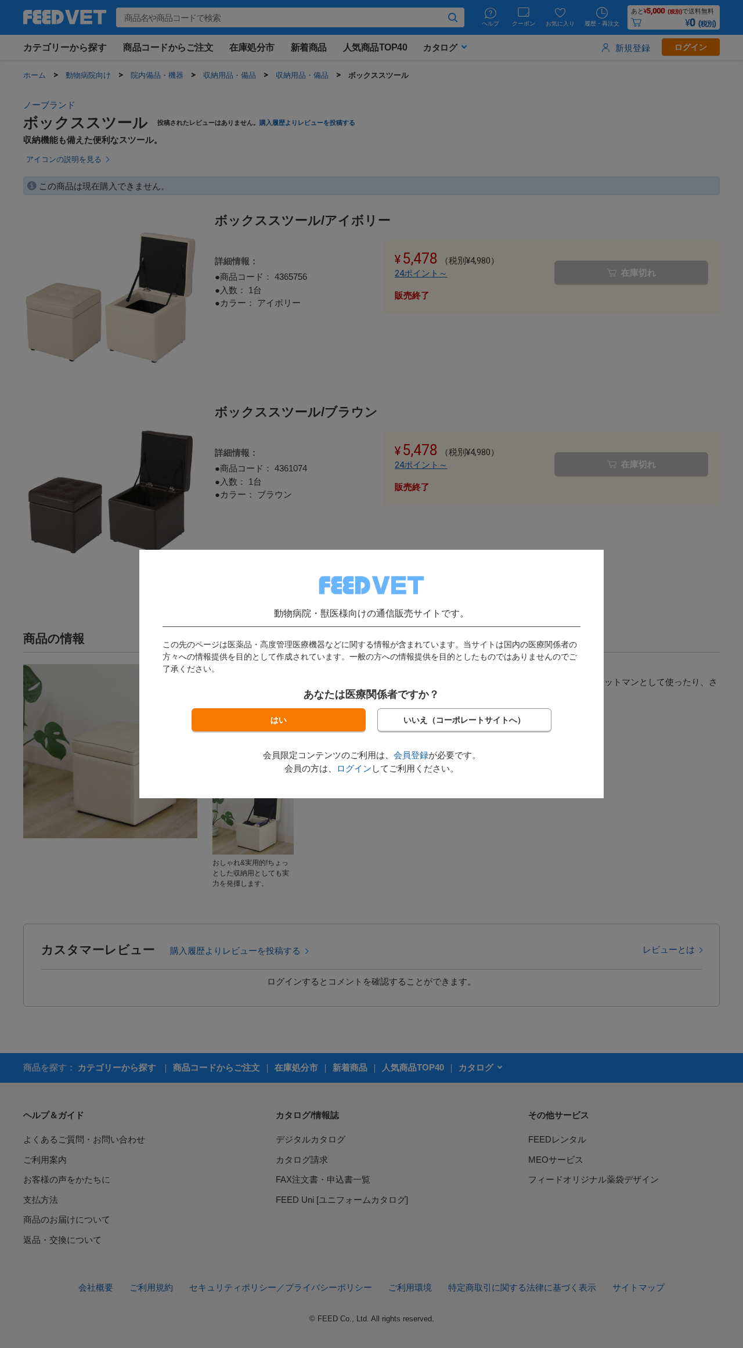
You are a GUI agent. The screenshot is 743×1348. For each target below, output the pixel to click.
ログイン (354, 768)
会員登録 (411, 755)
